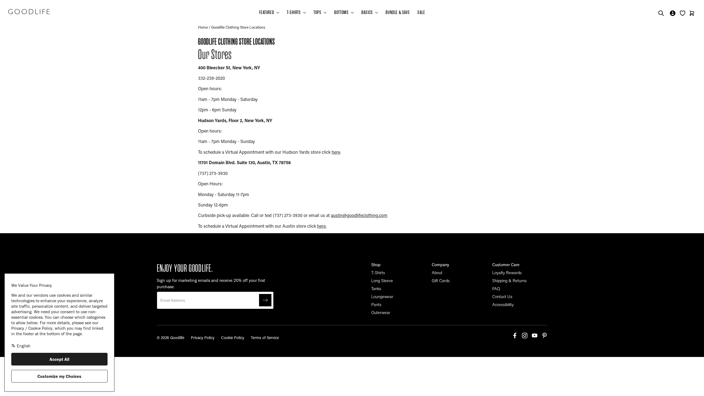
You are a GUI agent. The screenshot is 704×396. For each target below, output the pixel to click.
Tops (318, 12)
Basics (367, 12)
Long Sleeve (382, 280)
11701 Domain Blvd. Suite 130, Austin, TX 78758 (244, 162)
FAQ (496, 288)
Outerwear (380, 312)
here (336, 152)
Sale (421, 12)
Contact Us (502, 296)
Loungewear (382, 296)
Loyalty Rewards (507, 272)
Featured (267, 12)
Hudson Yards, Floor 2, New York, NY (235, 120)
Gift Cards (441, 280)
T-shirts (294, 12)
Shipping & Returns (509, 280)
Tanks (376, 288)
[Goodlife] (29, 11)
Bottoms (342, 12)
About (437, 272)
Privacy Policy (203, 337)
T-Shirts (378, 272)
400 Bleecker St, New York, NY (229, 67)
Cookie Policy (232, 337)
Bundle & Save (398, 12)
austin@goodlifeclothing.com (359, 215)
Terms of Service (265, 337)
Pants (376, 304)
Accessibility (503, 304)
